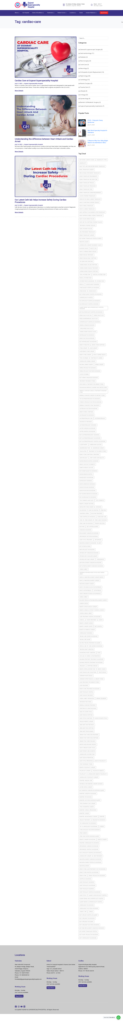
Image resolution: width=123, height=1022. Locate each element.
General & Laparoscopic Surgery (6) (91, 49)
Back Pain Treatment (96, 513)
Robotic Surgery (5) (86, 83)
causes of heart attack (100, 718)
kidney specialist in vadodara (97, 875)
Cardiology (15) (85, 80)
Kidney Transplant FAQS (85, 189)
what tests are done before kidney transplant (92, 166)
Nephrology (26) (85, 76)
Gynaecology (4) (85, 98)
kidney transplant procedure (87, 186)
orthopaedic (98, 539)
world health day (99, 315)
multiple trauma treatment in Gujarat (89, 643)
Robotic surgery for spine (86, 503)
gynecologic (83, 291)
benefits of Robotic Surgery (87, 629)
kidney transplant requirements (88, 176)
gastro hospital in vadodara (87, 431)
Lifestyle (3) (83, 91)
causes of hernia (84, 374)
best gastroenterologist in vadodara (89, 438)
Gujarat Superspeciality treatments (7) (92, 106)
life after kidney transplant (87, 232)
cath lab (81, 656)
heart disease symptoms (86, 715)
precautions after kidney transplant (89, 173)
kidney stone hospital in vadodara (88, 872)
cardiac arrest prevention (86, 698)
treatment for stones (85, 701)
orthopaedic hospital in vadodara (88, 849)
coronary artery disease (86, 679)
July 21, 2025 (18, 83)
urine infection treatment (86, 724)
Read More (19, 996)
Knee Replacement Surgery (86, 583)
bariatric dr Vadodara (85, 797)
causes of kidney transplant (87, 196)
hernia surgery (99, 364)
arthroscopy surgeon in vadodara (89, 553)
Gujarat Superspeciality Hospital (33, 83)
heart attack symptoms (85, 718)
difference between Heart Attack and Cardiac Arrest (92, 573)
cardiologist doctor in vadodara (88, 908)
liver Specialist (83, 457)
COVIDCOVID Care (101, 516)
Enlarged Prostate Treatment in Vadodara (91, 662)
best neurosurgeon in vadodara (88, 493)
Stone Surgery (83, 348)
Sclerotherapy (83, 444)
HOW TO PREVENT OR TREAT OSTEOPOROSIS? (90, 593)
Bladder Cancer (83, 248)
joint (99, 543)
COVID (81, 520)
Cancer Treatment (91, 620)
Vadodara (98, 507)
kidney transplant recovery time (88, 179)
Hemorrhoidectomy (84, 448)
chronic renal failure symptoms (88, 264)
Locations (72, 12)
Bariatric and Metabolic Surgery (88, 816)
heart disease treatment (86, 695)
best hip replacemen (84, 546)
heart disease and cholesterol (87, 672)
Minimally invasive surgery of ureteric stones (92, 395)
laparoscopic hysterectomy (87, 754)
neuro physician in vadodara (87, 490)
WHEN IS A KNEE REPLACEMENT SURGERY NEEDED (91, 577)
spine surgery (83, 833)
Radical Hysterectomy (85, 278)
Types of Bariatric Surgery (86, 806)
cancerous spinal (84, 513)
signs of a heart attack (85, 711)
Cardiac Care (83, 911)
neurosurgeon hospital (86, 474)
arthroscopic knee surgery (86, 559)
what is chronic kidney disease (87, 251)
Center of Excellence (37, 12)
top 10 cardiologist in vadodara (88, 826)
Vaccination (82, 510)
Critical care (83, 646)
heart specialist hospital (86, 692)
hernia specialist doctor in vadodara (89, 371)
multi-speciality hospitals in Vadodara (90, 852)
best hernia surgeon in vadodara (88, 377)
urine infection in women (86, 731)
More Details (19, 91)
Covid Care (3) (84, 65)
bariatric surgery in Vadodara (87, 793)
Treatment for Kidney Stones (87, 381)
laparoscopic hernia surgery (87, 361)
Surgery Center (83, 603)
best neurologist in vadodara (87, 497)
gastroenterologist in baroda (87, 425)
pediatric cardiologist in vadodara (89, 843)
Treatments (50, 12)
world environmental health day (88, 318)
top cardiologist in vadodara (87, 823)
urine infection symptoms (86, 728)
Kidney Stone (83, 875)
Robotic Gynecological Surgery (88, 606)
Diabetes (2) (84, 57)
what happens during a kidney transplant (90, 215)
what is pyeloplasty (100, 761)
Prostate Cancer (83, 242)
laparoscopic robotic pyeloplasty (97, 774)
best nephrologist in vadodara (88, 341)
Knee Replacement (84, 866)
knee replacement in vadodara (87, 543)
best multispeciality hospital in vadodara (91, 312)
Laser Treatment (83, 685)
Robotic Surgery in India (86, 623)
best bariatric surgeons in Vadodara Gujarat (91, 790)
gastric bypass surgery (85, 787)
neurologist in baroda (85, 480)
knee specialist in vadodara (87, 549)
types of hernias (83, 358)
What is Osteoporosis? (85, 590)
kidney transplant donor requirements (90, 192)
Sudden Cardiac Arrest (85, 613)
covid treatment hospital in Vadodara (89, 616)
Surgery (101, 826)
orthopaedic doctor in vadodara (88, 536)
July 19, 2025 (18, 144)
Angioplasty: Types (102, 160)
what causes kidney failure (86, 219)
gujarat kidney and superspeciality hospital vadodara (91, 308)
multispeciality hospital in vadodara (89, 300)
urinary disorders (101, 698)
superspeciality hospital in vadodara (89, 322)
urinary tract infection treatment (89, 734)
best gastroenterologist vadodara (89, 435)
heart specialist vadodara (86, 882)
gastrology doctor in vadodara (88, 408)
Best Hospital (98, 626)
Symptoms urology (92, 665)
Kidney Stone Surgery (85, 354)
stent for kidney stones (86, 764)
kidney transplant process (86, 182)
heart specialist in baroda (86, 888)
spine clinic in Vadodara (86, 523)
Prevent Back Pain (100, 523)
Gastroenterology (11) (87, 53)
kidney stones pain (84, 345)
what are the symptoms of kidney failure (90, 222)
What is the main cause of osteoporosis (90, 587)
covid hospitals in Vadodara (87, 516)
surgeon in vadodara (85, 530)
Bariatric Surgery (84, 813)
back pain (82, 526)
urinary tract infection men (87, 741)
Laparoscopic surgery (85, 856)
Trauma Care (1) (85, 87)
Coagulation (83, 451)
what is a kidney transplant (87, 209)
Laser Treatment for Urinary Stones (89, 682)
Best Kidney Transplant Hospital (88, 931)
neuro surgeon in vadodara (87, 484)
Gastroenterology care (86, 418)
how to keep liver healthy (97, 457)
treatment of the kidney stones (97, 451)
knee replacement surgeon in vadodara (90, 859)
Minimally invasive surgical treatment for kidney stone (93, 391)
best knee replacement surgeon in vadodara (91, 928)
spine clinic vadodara (101, 520)
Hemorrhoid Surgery (98, 448)
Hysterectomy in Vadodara (86, 281)
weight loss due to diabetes (87, 464)
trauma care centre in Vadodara (88, 636)
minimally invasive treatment (87, 705)
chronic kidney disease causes (87, 331)
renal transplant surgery (86, 169)
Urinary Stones (99, 679)
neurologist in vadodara (86, 477)
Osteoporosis (97, 590)
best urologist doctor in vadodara (89, 924)
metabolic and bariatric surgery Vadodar (90, 784)
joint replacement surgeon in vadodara (90, 562)
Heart (99, 652)
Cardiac (91, 911)
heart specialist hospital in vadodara (89, 892)
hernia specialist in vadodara (87, 368)
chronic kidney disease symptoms (88, 271)
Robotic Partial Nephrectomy (87, 669)
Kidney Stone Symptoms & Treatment (89, 454)
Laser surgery (93, 348)
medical (81, 284)
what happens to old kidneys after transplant (92, 212)
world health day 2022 (85, 315)
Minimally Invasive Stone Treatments (89, 405)
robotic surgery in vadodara (87, 839)
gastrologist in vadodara (86, 415)
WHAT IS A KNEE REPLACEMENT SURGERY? (89, 580)
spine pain (103, 510)
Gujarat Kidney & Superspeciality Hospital (90, 902)
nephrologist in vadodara (86, 335)
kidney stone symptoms (98, 345)
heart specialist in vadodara (87, 885)
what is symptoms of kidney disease (89, 202)
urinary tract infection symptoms (88, 738)
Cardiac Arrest (83, 569)
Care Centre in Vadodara (95, 646)
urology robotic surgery (86, 721)
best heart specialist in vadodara (88, 934)
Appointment (104, 12)
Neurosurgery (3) (85, 61)
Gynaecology (92, 291)
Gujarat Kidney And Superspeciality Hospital (91, 898)
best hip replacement (92, 526)
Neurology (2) (84, 68)
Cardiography (100, 559)
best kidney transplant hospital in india (90, 238)
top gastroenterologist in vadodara (89, 398)
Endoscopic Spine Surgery (86, 507)
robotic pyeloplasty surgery (87, 767)
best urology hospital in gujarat (88, 915)
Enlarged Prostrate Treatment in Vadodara (91, 659)
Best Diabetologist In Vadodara (88, 471)
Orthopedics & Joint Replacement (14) (92, 72)
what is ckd (93, 248)
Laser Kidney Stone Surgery (86, 351)
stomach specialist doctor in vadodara (90, 402)
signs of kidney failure (85, 228)
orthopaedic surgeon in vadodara (88, 846)
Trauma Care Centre (84, 639)
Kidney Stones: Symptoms (86, 412)
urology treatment (84, 820)
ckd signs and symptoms (86, 261)
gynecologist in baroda (92, 284)
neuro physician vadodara (86, 487)
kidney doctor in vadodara (86, 338)
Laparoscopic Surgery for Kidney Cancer (90, 245)
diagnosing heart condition (87, 652)
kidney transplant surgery (86, 235)
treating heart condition (86, 649)
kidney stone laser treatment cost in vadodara (92, 869)
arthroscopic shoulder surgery (88, 556)
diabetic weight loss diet (86, 467)
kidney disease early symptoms (87, 258)
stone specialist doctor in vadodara (89, 829)
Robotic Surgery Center (85, 626)
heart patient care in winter (87, 751)
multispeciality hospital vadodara (89, 304)
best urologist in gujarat (86, 921)
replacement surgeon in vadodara (88, 533)
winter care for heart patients (87, 744)
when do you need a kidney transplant (90, 199)
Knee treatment (98, 856)
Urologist (82, 665)
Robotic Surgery (102, 839)
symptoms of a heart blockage (87, 708)
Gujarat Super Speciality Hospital (98, 895)
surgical (81, 620)
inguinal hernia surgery (86, 364)
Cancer (100, 620)
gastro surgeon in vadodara (87, 428)
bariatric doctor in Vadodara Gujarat (89, 800)
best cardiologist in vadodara (87, 938)
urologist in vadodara (98, 820)
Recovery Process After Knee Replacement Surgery (93, 600)
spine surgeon (89, 520)
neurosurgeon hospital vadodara (88, 461)
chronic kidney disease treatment (88, 268)
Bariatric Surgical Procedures (87, 810)
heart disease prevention (86, 757)
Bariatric (102, 816)
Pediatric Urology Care (85, 780)
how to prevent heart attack (87, 747)
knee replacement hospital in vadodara (90, 862)
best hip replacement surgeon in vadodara (91, 566)
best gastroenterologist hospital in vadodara (92, 441)
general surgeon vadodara (87, 325)
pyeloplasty (82, 774)
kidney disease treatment (86, 255)
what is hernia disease (99, 354)
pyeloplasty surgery (85, 770)
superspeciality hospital (86, 297)
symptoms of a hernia (96, 358)
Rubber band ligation (95, 444)
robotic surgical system (86, 610)
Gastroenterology (100, 418)
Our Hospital (26, 12)
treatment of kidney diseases (87, 225)
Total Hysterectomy (84, 274)
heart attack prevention (86, 761)
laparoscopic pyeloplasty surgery (88, 777)
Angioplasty (82, 163)
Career (81, 12)
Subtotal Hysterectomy (99, 274)
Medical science (99, 610)
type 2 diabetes (100, 500)
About (16, 12)
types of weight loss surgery (87, 803)
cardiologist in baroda (85, 633)
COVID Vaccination (93, 510)
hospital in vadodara (85, 879)
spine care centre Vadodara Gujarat (89, 836)
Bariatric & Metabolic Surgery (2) (90, 102)
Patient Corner (61, 12)
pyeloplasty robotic (98, 770)
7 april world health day (86, 328)
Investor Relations (90, 12)
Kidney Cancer (101, 669)
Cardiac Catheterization (93, 656)
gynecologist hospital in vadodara (89, 287)
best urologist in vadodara (87, 918)
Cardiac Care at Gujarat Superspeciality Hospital (36, 80)
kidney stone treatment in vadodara (89, 688)
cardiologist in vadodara (86, 905)
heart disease (102, 672)
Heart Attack (82, 895)
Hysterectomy (100, 281)
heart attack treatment (85, 539)
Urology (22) (84, 95)
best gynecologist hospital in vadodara (90, 294)
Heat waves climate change (86, 160)
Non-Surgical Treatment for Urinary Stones (91, 384)
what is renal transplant (86, 205)
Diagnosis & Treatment (85, 421)
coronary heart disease (86, 675)
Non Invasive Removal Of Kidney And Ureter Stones (93, 387)
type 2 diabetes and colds (86, 500)
